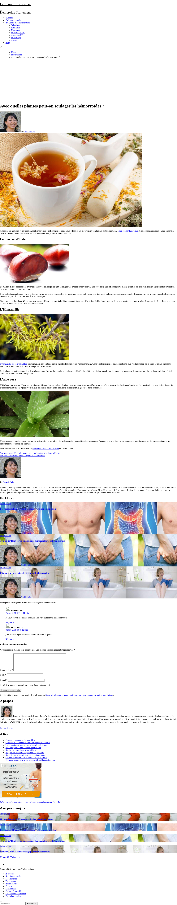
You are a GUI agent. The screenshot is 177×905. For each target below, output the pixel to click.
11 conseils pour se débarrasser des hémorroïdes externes (26, 819)
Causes (9, 886)
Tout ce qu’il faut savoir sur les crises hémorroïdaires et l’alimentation (32, 541)
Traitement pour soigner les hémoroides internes (26, 745)
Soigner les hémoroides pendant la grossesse (25, 752)
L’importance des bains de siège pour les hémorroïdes (25, 573)
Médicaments (11, 879)
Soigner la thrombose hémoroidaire (21, 750)
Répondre (10, 622)
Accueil (9, 18)
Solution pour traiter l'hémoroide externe (23, 747)
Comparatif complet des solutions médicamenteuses (28, 742)
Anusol (14, 40)
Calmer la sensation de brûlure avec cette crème (26, 757)
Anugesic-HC (17, 35)
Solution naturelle (13, 20)
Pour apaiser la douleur (128, 231)
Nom (3, 675)
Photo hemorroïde (13, 896)
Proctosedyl (16, 37)
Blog (8, 42)
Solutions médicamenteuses (18, 23)
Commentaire (6, 670)
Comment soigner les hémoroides (20, 740)
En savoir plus (6, 728)
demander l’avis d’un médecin (45, 448)
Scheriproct (16, 25)
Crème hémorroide (14, 891)
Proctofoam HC (18, 32)
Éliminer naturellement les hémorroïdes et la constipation (30, 760)
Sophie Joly (29, 131)
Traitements (5, 814)
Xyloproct (15, 30)
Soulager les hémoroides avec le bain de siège (25, 755)
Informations (5, 503)
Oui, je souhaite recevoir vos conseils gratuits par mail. (27, 685)
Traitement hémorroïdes (16, 893)
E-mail (3, 680)
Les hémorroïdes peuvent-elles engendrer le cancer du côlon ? (29, 509)
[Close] (1, 901)
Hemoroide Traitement (15, 4)
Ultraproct (15, 27)
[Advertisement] (88, 80)
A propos (10, 874)
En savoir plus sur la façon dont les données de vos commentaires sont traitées (79, 695)
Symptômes (11, 888)
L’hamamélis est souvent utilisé (13, 364)
